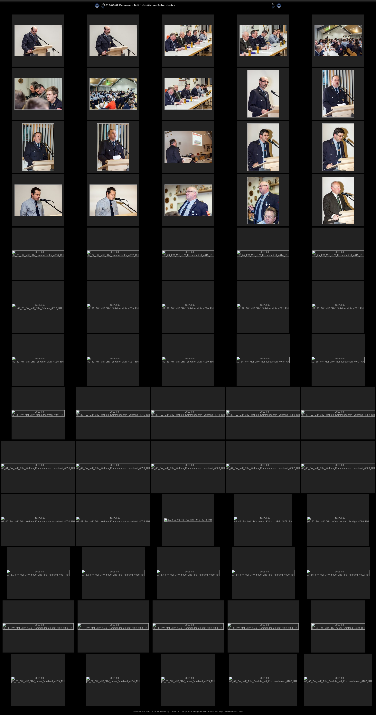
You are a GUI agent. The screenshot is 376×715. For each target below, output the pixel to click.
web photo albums (201, 711)
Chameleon (227, 711)
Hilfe (241, 711)
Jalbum (217, 711)
